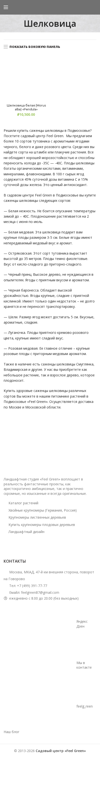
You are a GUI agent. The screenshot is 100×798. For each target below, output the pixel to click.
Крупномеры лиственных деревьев (37, 517)
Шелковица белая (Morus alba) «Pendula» (26, 107)
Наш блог (11, 731)
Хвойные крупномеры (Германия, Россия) (42, 510)
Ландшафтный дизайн (26, 531)
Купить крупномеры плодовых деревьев (41, 524)
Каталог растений (23, 503)
